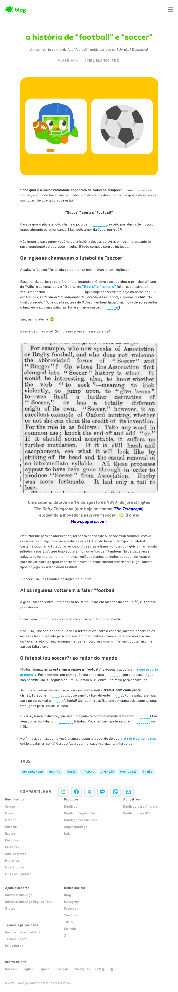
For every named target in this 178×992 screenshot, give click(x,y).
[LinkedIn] (63, 792)
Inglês (71, 771)
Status (10, 909)
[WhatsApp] (115, 792)
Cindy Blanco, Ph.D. (103, 61)
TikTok (69, 922)
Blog (67, 895)
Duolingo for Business (80, 820)
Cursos (10, 807)
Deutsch (11, 969)
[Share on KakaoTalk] (102, 792)
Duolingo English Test (80, 813)
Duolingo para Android (140, 807)
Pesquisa (12, 840)
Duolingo (70, 807)
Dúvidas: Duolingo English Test (28, 902)
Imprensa (12, 861)
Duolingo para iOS (136, 813)
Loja (67, 834)
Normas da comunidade (22, 932)
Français (62, 969)
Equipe (10, 834)
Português (128, 771)
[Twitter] (89, 792)
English (28, 969)
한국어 (115, 969)
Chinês (148, 771)
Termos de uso (16, 939)
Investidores (14, 867)
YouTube (70, 915)
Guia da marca (15, 854)
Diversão (107, 771)
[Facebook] (76, 792)
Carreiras (12, 847)
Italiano (88, 771)
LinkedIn (70, 929)
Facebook (71, 909)
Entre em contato (18, 874)
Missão (10, 813)
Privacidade (14, 946)
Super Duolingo (75, 827)
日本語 (100, 969)
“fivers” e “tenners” (99, 286)
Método (10, 820)
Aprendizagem (32, 771)
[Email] (128, 792)
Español (45, 969)
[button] (170, 9)
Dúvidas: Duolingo (18, 895)
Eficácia (11, 827)
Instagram (71, 902)
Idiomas (54, 771)
